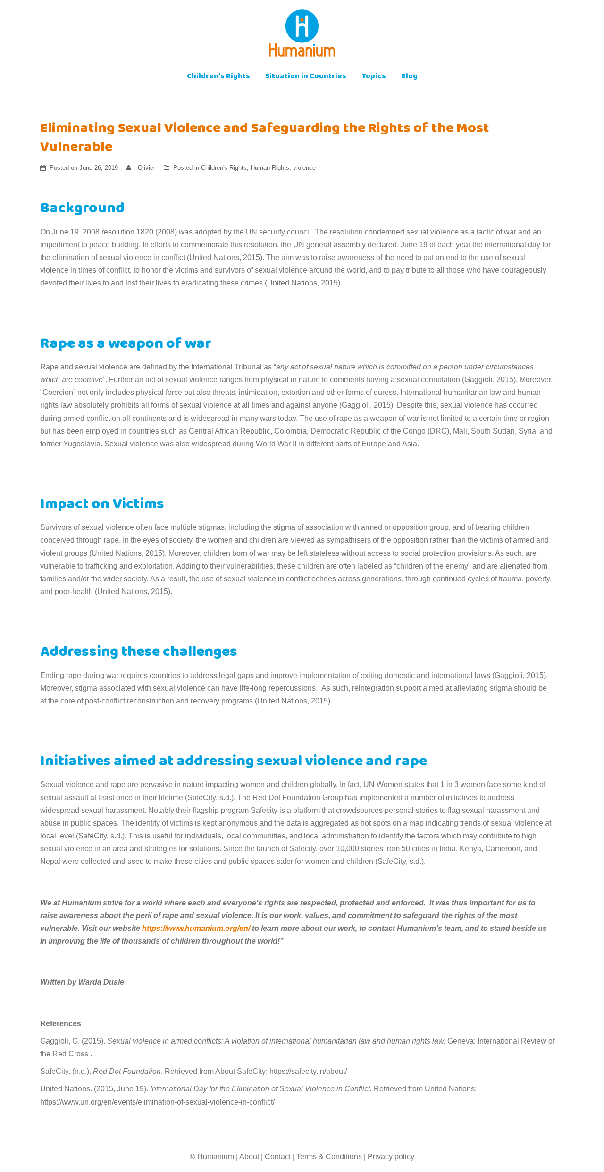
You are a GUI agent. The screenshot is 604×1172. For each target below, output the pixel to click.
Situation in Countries (305, 77)
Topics (373, 77)
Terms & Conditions (329, 1157)
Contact (278, 1157)
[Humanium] (302, 36)
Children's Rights (224, 167)
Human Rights (270, 167)
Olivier (146, 167)
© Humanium (212, 1157)
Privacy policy (391, 1157)
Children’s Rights (218, 77)
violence (304, 167)
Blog (409, 77)
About (249, 1157)
